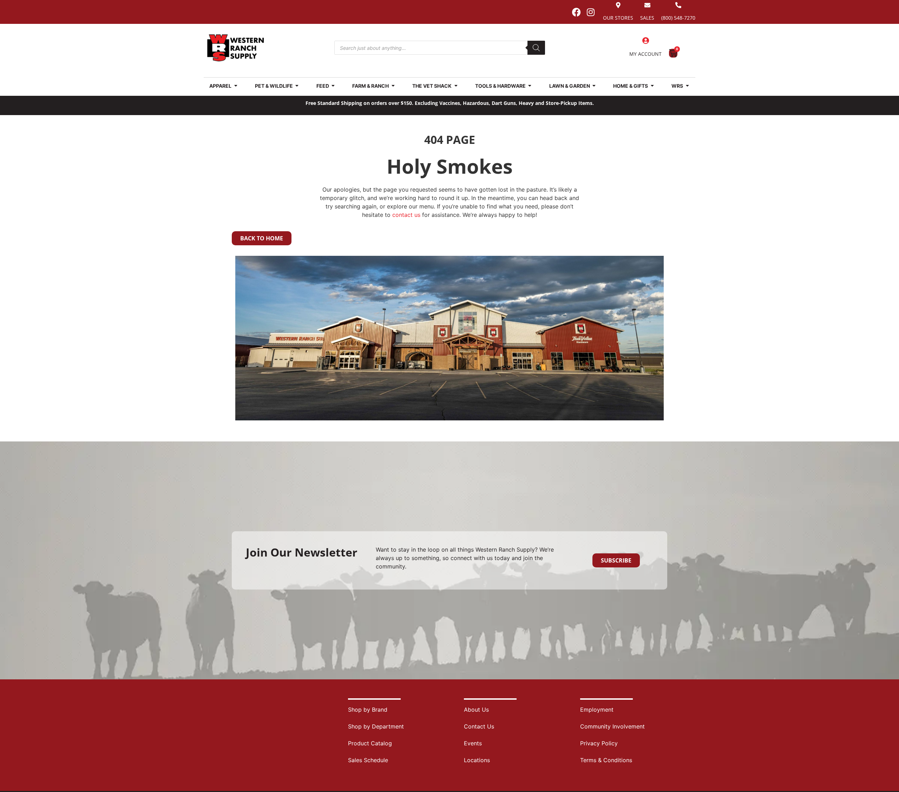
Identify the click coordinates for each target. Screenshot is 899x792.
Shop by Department (376, 726)
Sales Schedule (368, 760)
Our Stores (618, 17)
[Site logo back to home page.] (235, 47)
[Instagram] (590, 12)
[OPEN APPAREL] (235, 85)
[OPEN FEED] (333, 85)
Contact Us (479, 726)
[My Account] (645, 40)
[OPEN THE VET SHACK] (455, 85)
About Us (476, 709)
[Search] (536, 48)
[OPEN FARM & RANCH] (393, 85)
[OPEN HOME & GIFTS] (652, 85)
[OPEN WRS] (687, 85)
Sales (647, 17)
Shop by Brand (367, 709)
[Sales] (647, 5)
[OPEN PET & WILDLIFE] (297, 85)
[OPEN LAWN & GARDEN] (594, 85)
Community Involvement (612, 726)
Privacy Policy (599, 743)
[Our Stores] (618, 5)
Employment (596, 709)
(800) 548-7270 (678, 17)
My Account (645, 54)
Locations (477, 760)
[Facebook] (576, 12)
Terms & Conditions (606, 760)
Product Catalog (370, 743)
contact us (406, 214)
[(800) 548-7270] (678, 5)
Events (473, 743)
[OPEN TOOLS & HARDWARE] (529, 85)
